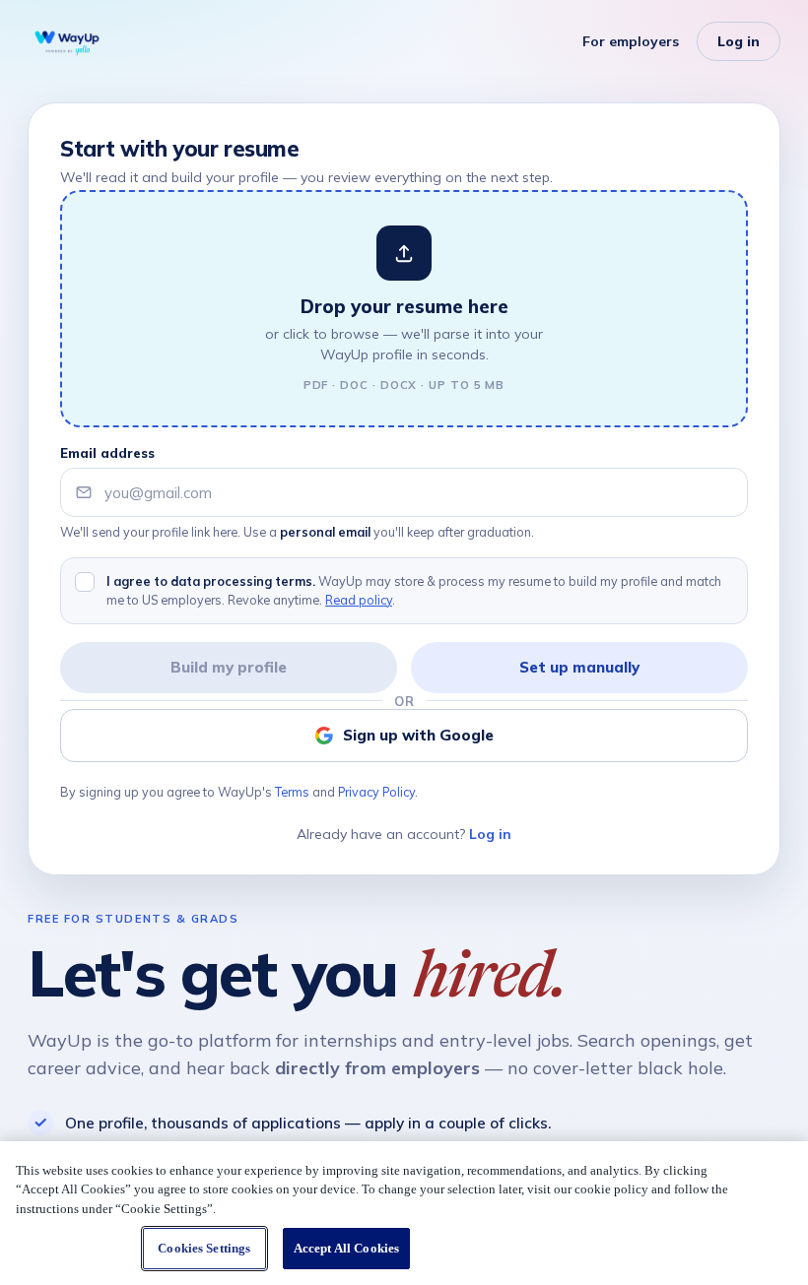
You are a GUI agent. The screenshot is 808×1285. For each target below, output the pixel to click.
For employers (630, 41)
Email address (107, 453)
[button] (404, 308)
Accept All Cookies (346, 1248)
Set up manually (579, 667)
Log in (738, 41)
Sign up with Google (418, 735)
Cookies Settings (204, 1248)
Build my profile (228, 667)
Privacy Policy (376, 792)
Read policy (358, 600)
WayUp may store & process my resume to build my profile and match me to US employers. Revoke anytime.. (413, 590)
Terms (292, 792)
